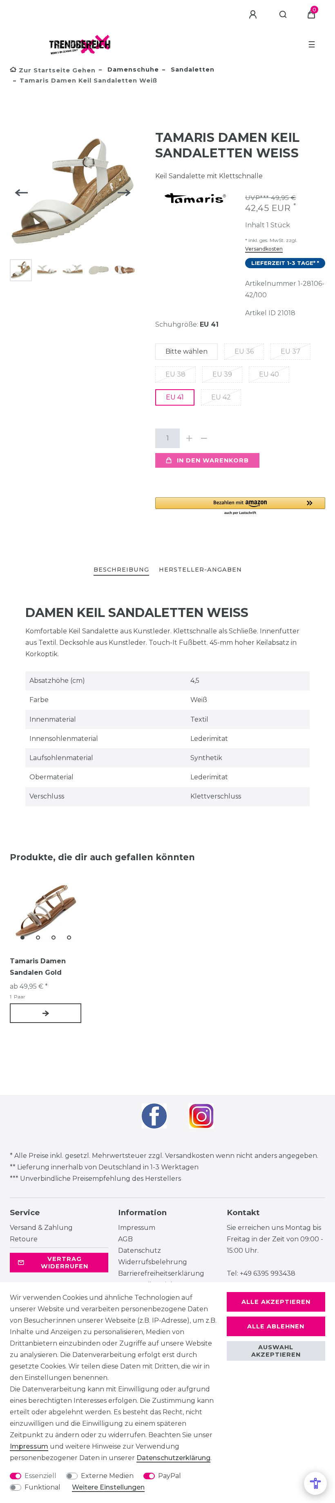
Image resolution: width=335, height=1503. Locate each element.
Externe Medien (107, 1476)
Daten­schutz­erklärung (173, 1458)
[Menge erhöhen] (189, 438)
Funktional (42, 1487)
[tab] (121, 570)
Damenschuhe (132, 69)
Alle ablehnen (275, 1326)
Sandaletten (191, 69)
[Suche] (283, 14)
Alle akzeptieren (275, 1302)
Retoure (24, 1239)
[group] (45, 910)
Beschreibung (121, 569)
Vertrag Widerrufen (64, 1262)
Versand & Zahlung (41, 1228)
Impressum (136, 1228)
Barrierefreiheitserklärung (161, 1273)
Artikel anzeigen (45, 1013)
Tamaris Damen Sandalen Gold (38, 966)
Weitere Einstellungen (108, 1487)
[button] (240, 506)
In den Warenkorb (213, 460)
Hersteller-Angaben (200, 569)
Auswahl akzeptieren (276, 1351)
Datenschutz (139, 1250)
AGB (125, 1239)
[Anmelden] (254, 14)
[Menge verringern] (204, 438)
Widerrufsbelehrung (152, 1262)
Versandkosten (264, 249)
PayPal (169, 1476)
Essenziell (40, 1476)
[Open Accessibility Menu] (315, 1483)
